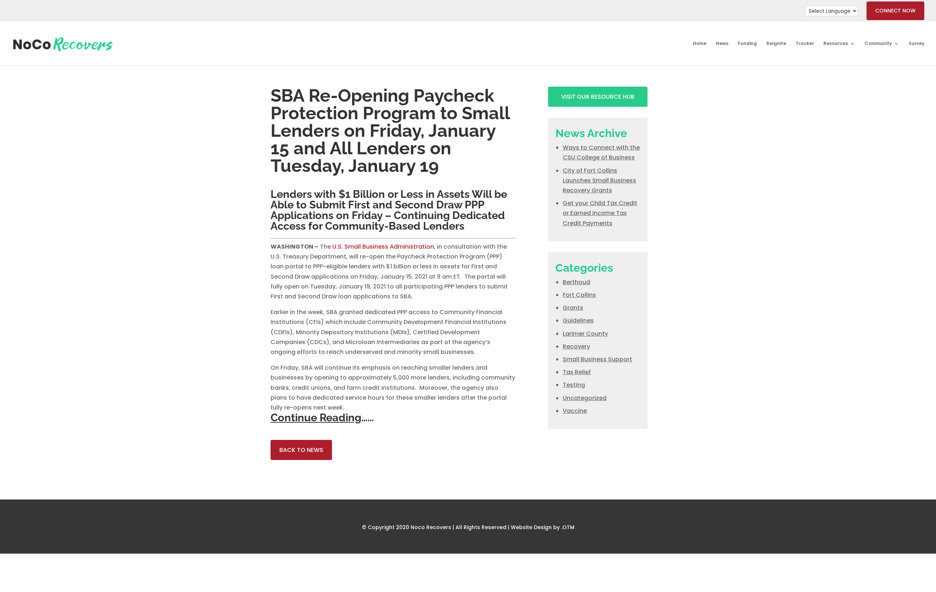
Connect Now (895, 10)
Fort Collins (579, 295)
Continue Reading (316, 417)
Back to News (301, 450)
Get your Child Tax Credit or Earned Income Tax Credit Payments (600, 213)
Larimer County (585, 333)
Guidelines (578, 320)
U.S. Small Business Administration (383, 246)
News (722, 43)
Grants (573, 307)
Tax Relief (577, 372)
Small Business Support (597, 359)
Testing (574, 385)
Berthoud (576, 282)
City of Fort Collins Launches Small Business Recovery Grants (599, 180)
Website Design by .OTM (542, 527)
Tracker (805, 43)
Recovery (576, 346)
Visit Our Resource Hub (597, 97)
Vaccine (575, 411)
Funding (747, 43)
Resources (835, 43)
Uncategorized (585, 398)
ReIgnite (776, 43)
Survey (916, 43)
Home (699, 43)
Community (878, 43)
